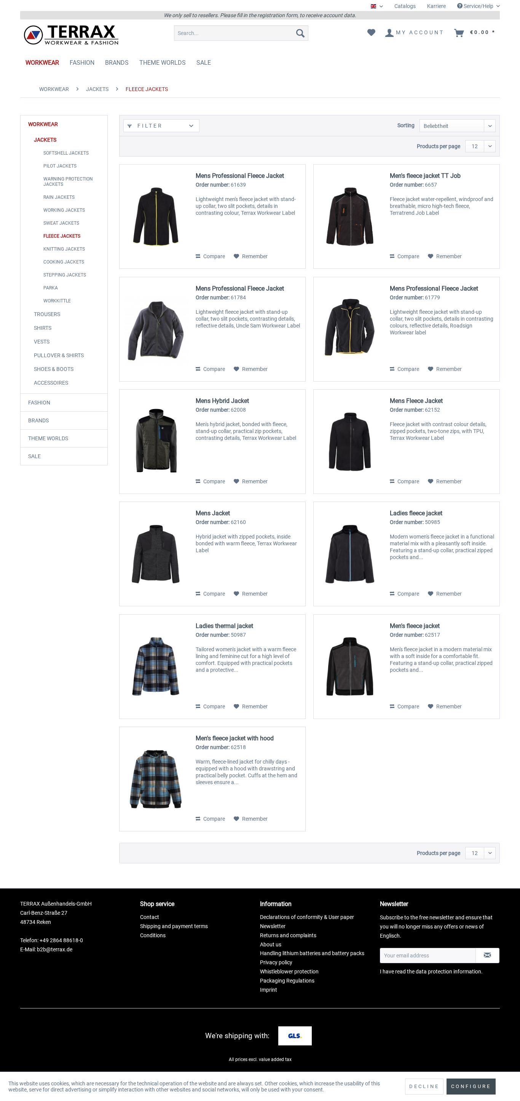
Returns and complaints (288, 935)
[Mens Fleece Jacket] (349, 441)
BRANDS (38, 420)
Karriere (436, 6)
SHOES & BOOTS (53, 369)
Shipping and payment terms (174, 926)
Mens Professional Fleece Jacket (240, 175)
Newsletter (273, 926)
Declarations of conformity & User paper (307, 917)
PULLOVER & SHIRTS (59, 355)
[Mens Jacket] (155, 554)
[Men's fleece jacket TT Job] (349, 216)
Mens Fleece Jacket (416, 400)
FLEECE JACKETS (61, 236)
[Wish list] (371, 33)
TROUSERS (47, 314)
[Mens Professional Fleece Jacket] (155, 216)
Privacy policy (276, 962)
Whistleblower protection (289, 971)
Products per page (438, 146)
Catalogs (405, 6)
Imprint (268, 990)
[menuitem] (405, 6)
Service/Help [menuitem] (478, 6)
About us (270, 944)
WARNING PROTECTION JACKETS (68, 181)
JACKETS (45, 140)
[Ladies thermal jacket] (155, 666)
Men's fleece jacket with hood (235, 738)
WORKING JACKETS (64, 210)
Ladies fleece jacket (416, 513)
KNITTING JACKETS (64, 249)
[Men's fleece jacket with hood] (155, 779)
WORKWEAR (43, 124)
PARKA (50, 288)
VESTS (41, 342)
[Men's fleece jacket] (349, 666)
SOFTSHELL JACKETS (66, 153)
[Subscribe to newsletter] (487, 955)
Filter (149, 126)
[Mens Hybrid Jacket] (155, 441)
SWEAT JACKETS (61, 223)
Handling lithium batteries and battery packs (312, 953)
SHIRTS (42, 328)
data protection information (448, 971)
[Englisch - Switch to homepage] (71, 35)
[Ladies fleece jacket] (349, 554)
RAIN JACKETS (59, 197)
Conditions (153, 935)
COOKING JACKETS (63, 262)
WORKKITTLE (57, 301)
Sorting (406, 125)
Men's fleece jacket (415, 626)
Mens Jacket (213, 513)
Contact (149, 917)
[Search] (300, 33)
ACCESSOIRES (51, 383)
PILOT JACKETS (60, 166)
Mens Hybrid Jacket (222, 400)
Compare (213, 256)
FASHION (39, 402)
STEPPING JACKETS (64, 275)
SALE (34, 456)
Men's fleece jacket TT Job (425, 175)
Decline (424, 1086)
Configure (471, 1086)
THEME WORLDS (48, 438)
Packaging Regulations (287, 981)
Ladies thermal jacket (224, 626)
